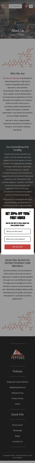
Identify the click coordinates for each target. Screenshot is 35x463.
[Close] (30, 211)
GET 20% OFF (17, 247)
